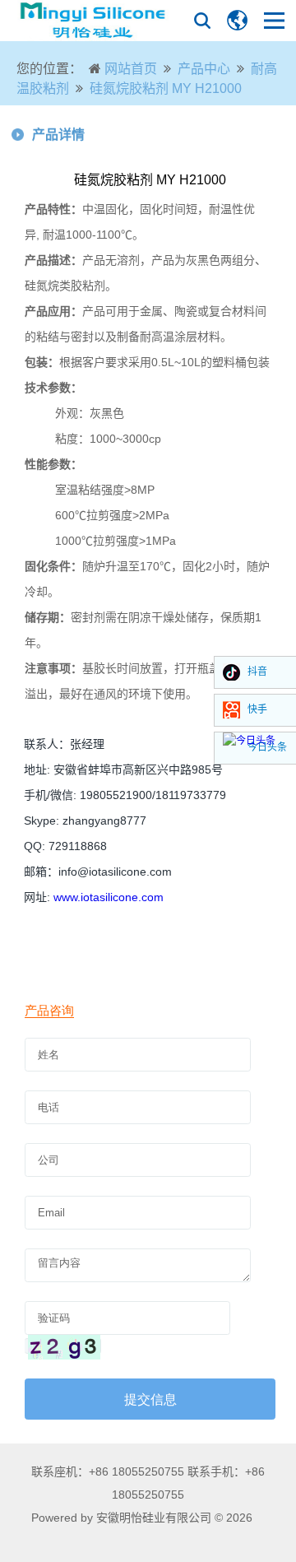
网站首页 (130, 69)
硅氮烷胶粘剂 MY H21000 (166, 88)
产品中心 (204, 69)
